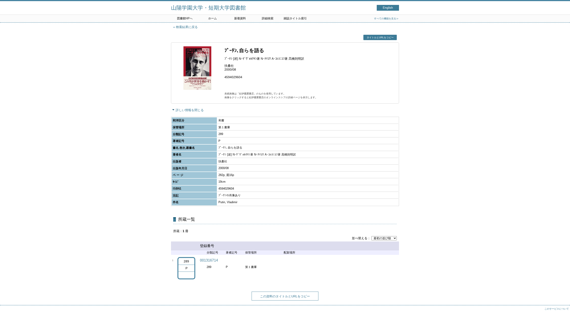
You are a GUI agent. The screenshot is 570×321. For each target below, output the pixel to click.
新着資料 (240, 18)
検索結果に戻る (187, 27)
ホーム (212, 18)
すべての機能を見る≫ (386, 18)
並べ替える (359, 238)
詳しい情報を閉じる (190, 110)
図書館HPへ (185, 18)
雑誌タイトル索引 (295, 18)
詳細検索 (267, 18)
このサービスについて (556, 308)
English (388, 7)
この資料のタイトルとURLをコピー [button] (285, 296)
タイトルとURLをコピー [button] (380, 37)
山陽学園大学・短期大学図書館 (208, 8)
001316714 (209, 260)
